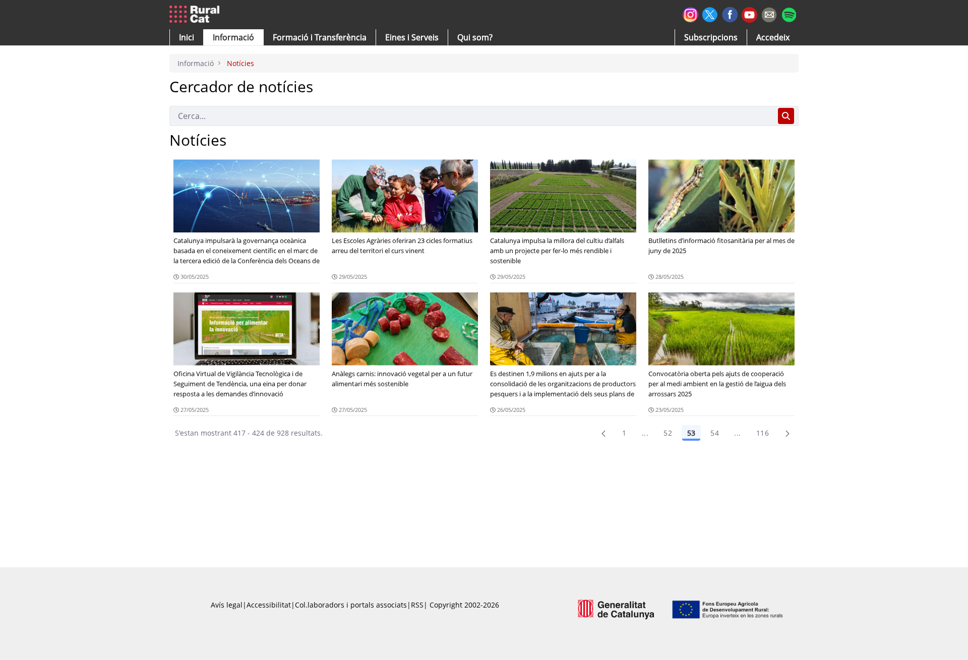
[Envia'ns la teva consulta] (769, 13)
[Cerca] (786, 116)
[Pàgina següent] (787, 433)
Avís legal (227, 605)
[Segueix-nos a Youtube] (749, 14)
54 (714, 433)
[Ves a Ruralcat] (196, 14)
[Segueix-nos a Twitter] (710, 13)
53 (691, 433)
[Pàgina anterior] (603, 433)
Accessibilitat (269, 605)
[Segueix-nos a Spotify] (789, 13)
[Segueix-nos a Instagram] (690, 13)
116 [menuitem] (762, 433)
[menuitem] (320, 37)
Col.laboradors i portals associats (351, 605)
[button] (186, 37)
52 (667, 433)
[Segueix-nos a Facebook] (730, 13)
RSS (417, 605)
